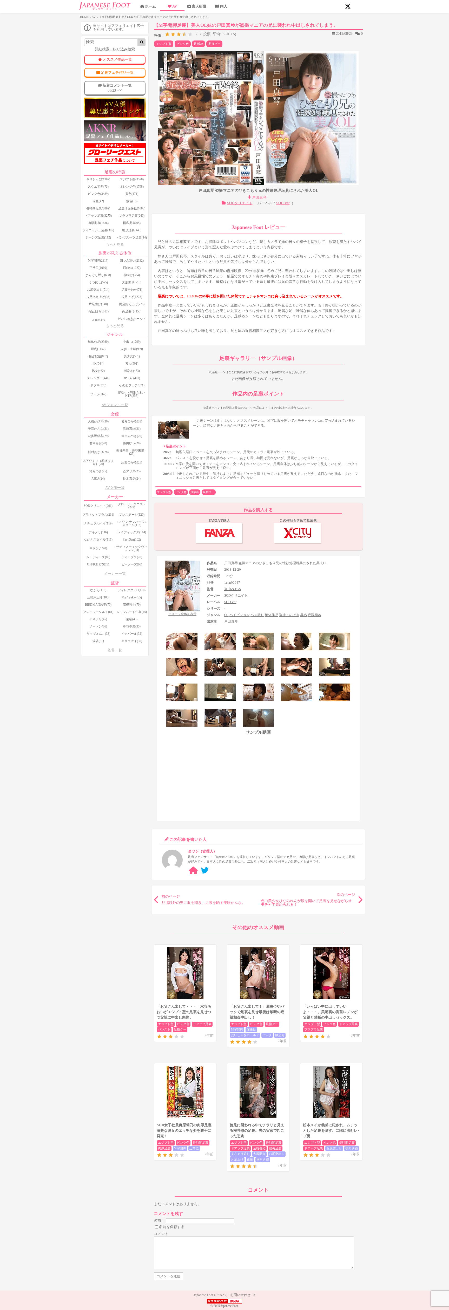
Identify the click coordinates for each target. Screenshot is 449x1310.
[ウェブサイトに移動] (193, 870)
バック (267, 1035)
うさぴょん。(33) (98, 634)
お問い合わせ (240, 1295)
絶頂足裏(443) (131, 230)
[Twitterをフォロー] (205, 870)
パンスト (164, 1029)
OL (226, 615)
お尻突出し (277, 1153)
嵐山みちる (232, 589)
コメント (161, 1234)
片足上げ (237, 1159)
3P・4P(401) (131, 378)
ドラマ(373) (98, 385)
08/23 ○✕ (117, 88)
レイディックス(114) (131, 532)
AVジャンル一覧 (115, 405)
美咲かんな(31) (98, 429)
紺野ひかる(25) (131, 462)
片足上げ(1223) (131, 297)
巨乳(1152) (98, 349)
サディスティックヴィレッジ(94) (131, 548)
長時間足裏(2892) (98, 208)
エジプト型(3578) (132, 179)
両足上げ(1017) (98, 311)
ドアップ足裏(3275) (98, 215)
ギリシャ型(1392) (98, 179)
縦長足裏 (275, 1148)
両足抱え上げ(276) (131, 304)
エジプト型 (163, 44)
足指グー (214, 44)
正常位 (194, 1148)
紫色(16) (131, 201)
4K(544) (98, 363)
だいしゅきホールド (245, 1035)
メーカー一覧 (115, 574)
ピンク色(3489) (98, 194)
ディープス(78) (131, 557)
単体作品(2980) (98, 342)
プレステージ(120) (131, 514)
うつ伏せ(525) (98, 282)
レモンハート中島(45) (132, 612)
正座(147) (98, 320)
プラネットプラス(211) (98, 514)
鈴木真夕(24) (132, 478)
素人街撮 (199, 6)
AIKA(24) (98, 478)
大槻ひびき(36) (98, 421)
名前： (159, 1221)
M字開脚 (237, 1029)
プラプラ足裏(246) (131, 215)
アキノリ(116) (98, 532)
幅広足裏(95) (132, 223)
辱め (303, 615)
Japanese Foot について (211, 1295)
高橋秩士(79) (132, 604)
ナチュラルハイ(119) (98, 523)
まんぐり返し (240, 1153)
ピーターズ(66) (131, 564)
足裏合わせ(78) (131, 289)
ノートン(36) (98, 626)
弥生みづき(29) (131, 436)
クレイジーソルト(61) (98, 612)
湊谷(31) (98, 641)
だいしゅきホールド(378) (132, 320)
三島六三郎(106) (98, 597)
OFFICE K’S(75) (98, 564)
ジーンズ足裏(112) (98, 237)
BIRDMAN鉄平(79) (98, 604)
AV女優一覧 (114, 488)
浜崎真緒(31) (132, 429)
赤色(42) (98, 201)
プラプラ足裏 (313, 1029)
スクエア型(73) (98, 186)
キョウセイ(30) (131, 641)
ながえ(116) (98, 590)
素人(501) (131, 363)
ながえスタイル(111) (98, 539)
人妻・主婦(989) (132, 349)
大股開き (259, 1153)
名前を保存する (171, 1227)
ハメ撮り (257, 615)
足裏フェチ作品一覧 (117, 72)
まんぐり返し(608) (98, 275)
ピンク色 (182, 44)
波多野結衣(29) (98, 436)
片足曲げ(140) (98, 304)
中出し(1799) (132, 342)
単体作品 (271, 615)
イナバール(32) (131, 634)
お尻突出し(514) (98, 289)
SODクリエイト (240, 203)
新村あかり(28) (98, 452)
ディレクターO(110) (132, 590)
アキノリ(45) (98, 619)
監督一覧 (115, 650)
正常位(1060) (98, 268)
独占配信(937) (98, 356)
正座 (250, 1159)
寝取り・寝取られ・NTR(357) (132, 394)
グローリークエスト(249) (132, 505)
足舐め (198, 44)
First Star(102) (132, 539)
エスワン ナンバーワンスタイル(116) (132, 523)
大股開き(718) (131, 282)
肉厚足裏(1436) (98, 223)
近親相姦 (314, 615)
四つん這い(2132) (132, 260)
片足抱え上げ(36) (98, 297)
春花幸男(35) (132, 626)
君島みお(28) (98, 443)
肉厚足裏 (164, 1148)
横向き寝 (262, 1159)
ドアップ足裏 (202, 1024)
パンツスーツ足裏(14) (132, 237)
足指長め (259, 1148)
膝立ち (280, 1035)
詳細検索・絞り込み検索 (115, 49)
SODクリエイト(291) (98, 506)
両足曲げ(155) (131, 311)
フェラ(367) (98, 394)
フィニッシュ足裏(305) (98, 230)
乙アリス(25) (132, 471)
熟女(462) (98, 371)
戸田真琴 (259, 197)
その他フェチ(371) (131, 385)
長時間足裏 (200, 1142)
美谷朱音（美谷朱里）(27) (131, 452)
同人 (223, 6)
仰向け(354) (132, 275)
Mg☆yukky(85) (132, 597)
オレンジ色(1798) (132, 186)
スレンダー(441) (98, 378)
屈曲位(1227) (132, 268)
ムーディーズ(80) (98, 557)
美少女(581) (132, 356)
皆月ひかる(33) (131, 421)
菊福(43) (131, 619)
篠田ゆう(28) (132, 443)
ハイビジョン (239, 615)
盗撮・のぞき (289, 615)
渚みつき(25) (98, 471)
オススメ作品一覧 (117, 60)
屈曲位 (251, 1029)
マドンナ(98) (98, 548)
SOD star (283, 203)
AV (174, 6)
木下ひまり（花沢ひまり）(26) (98, 462)
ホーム (150, 6)
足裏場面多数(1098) (131, 208)
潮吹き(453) (132, 371)
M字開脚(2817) (98, 260)
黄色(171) (131, 194)
